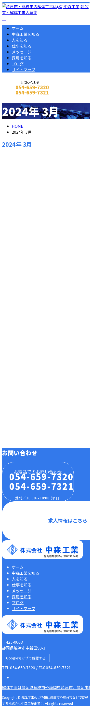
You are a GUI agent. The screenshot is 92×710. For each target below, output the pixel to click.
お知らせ (29, 440)
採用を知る (21, 58)
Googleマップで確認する (26, 657)
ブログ (18, 64)
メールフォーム (19, 99)
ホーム (18, 28)
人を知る (19, 40)
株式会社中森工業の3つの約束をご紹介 (43, 407)
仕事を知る (21, 46)
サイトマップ (23, 70)
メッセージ (21, 52)
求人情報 (29, 313)
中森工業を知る (25, 34)
